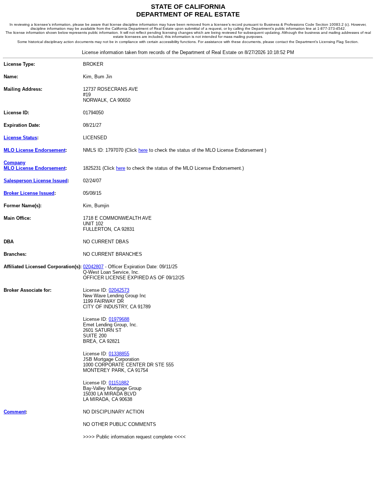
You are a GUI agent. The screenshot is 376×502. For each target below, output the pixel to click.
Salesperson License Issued (36, 180)
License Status (20, 137)
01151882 (119, 383)
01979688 (119, 319)
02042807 (93, 266)
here (143, 150)
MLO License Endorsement (34, 150)
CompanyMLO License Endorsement (34, 165)
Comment (15, 412)
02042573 (119, 290)
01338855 (119, 353)
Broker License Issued (29, 193)
